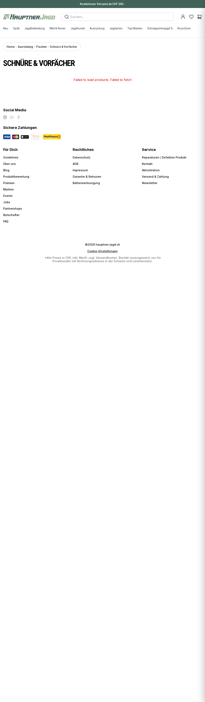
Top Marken (134, 28)
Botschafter (11, 215)
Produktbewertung (16, 176)
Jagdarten (116, 28)
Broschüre (184, 28)
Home (11, 46)
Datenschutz (81, 157)
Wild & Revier (57, 28)
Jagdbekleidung (34, 28)
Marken (8, 189)
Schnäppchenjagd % (160, 28)
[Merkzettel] (191, 16)
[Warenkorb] (199, 16)
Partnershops (12, 208)
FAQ (5, 221)
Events (8, 195)
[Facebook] (18, 117)
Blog (6, 170)
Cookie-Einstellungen (102, 251)
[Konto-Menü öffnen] (183, 16)
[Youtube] (12, 117)
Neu (5, 28)
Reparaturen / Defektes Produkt (164, 157)
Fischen (41, 46)
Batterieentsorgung (86, 183)
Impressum (80, 170)
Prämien (9, 183)
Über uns (9, 163)
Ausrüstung (97, 28)
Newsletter (149, 183)
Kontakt (147, 163)
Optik (16, 28)
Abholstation (151, 170)
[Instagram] (5, 117)
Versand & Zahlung (155, 176)
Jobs (6, 202)
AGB (75, 163)
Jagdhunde (77, 28)
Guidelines (10, 157)
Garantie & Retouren (87, 176)
